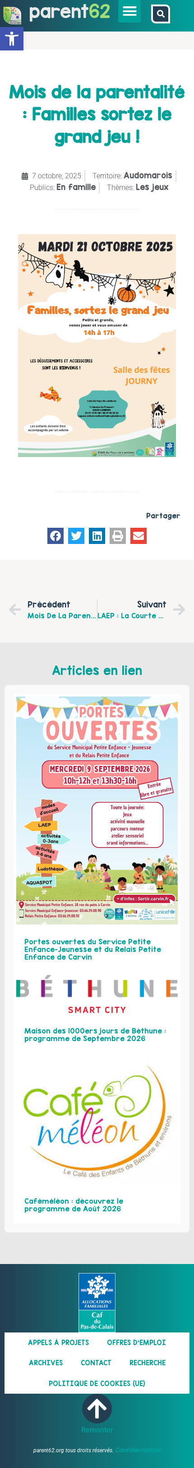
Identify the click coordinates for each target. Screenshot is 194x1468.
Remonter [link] (97, 1430)
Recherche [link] (147, 1363)
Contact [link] (96, 1363)
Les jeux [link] (152, 187)
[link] (11, 38)
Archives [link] (46, 1363)
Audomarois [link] (148, 175)
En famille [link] (76, 187)
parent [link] (59, 11)
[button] (129, 11)
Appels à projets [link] (58, 1342)
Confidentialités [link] (138, 1450)
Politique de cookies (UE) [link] (97, 1383)
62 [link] (99, 11)
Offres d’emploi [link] (136, 1342)
